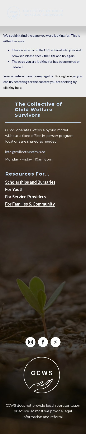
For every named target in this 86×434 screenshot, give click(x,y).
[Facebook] (43, 342)
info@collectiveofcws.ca (25, 152)
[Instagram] (30, 342)
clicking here (63, 76)
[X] (56, 342)
